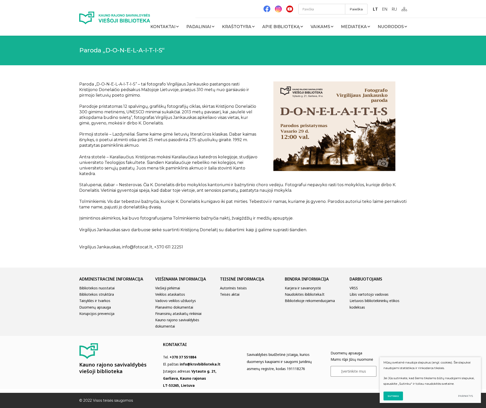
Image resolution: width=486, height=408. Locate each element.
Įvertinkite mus (353, 371)
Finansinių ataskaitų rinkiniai (178, 313)
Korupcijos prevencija (96, 313)
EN (385, 9)
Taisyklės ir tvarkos (94, 300)
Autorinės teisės (233, 288)
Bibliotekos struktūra (96, 294)
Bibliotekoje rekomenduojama (310, 300)
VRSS (354, 288)
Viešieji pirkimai (167, 288)
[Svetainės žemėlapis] (404, 9)
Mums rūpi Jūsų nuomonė (352, 359)
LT (375, 9)
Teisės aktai (229, 294)
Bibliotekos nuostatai (97, 288)
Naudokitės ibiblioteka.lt (305, 294)
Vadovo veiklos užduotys (175, 300)
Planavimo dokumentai (174, 307)
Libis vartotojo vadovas (369, 294)
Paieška (356, 9)
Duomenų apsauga (95, 307)
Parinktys (465, 396)
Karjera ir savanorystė (303, 288)
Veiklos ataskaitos (170, 294)
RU (394, 9)
